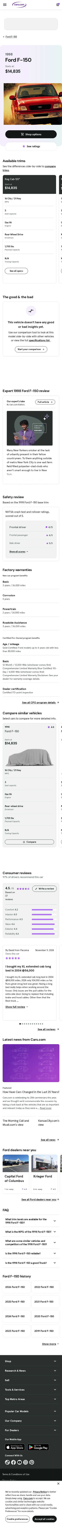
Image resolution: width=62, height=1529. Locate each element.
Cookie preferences (17, 1519)
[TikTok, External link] (7, 1462)
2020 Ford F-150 (44, 1316)
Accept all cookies (44, 1519)
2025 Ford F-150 (15, 1301)
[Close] (58, 1483)
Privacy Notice (40, 1491)
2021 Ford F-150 (43, 1301)
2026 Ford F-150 (15, 1287)
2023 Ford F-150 (15, 1331)
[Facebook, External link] (13, 1462)
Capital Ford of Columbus (14, 1178)
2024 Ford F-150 (15, 1316)
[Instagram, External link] (25, 1462)
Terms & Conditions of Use (15, 1474)
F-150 (11, 36)
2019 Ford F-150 (44, 1331)
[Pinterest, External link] (31, 1462)
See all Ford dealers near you (38, 1199)
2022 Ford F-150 (44, 1287)
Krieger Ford (42, 1176)
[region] (31, 1504)
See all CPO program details (39, 702)
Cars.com (28, 1498)
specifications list (39, 340)
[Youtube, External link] (19, 1462)
